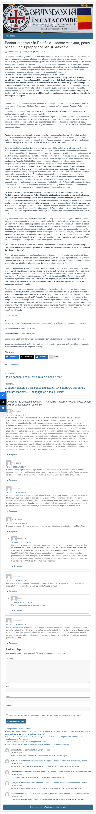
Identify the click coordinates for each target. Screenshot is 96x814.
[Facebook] (3, 395)
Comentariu (11, 658)
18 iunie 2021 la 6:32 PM (16, 415)
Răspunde (13, 454)
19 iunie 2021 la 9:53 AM (16, 624)
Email (8, 696)
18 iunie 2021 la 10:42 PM (16, 523)
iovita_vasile (27, 51)
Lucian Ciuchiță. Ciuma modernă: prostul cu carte (26, 741)
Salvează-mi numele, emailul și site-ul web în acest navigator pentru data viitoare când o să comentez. (45, 715)
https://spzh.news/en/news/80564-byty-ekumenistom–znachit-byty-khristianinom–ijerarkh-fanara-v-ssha (45, 323)
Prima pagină (10, 35)
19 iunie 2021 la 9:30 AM (16, 580)
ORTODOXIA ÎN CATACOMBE (31, 24)
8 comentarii (40, 51)
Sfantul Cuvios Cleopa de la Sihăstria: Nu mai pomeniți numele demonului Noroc (39, 744)
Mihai (14, 519)
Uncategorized (13, 364)
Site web (9, 705)
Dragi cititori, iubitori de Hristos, (19, 728)
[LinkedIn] (3, 408)
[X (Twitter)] (3, 402)
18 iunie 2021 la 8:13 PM (16, 492)
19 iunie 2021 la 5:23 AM (21, 542)
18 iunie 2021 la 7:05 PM (16, 467)
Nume (9, 687)
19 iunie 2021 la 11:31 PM (21, 602)
